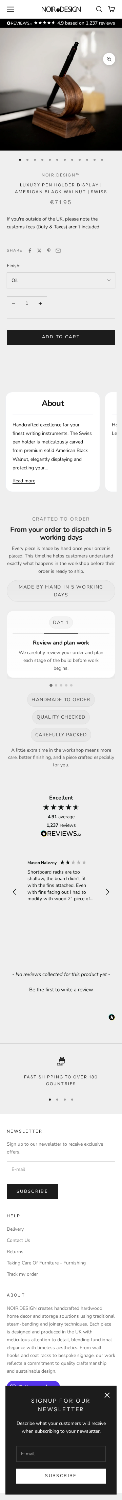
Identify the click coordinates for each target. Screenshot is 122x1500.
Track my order (22, 1274)
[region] (61, 892)
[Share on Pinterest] (49, 250)
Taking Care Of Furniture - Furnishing (46, 1263)
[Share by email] (58, 250)
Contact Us (18, 1240)
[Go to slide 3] (61, 685)
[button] (15, 892)
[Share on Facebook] (30, 250)
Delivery (15, 1229)
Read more (24, 481)
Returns (15, 1251)
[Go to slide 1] (51, 685)
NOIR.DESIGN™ (61, 175)
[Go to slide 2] (56, 685)
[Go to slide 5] (71, 685)
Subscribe (61, 1476)
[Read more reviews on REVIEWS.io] (61, 834)
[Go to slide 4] (66, 685)
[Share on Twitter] (39, 250)
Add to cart (61, 337)
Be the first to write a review (61, 989)
